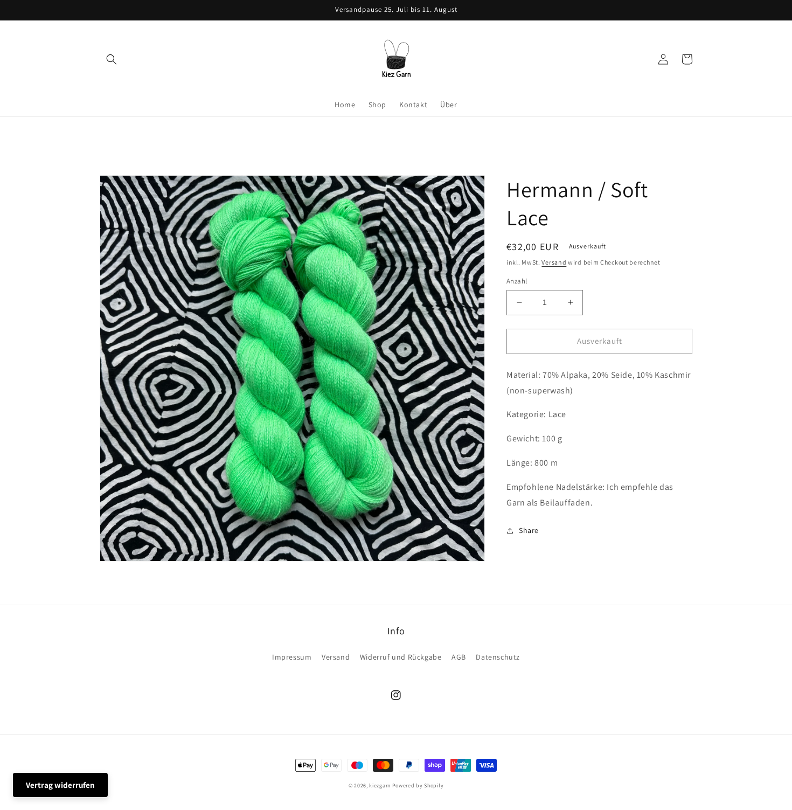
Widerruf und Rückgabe (401, 657)
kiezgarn (380, 785)
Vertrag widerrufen (60, 785)
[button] (111, 59)
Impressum (291, 657)
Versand (553, 262)
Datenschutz (498, 657)
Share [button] (529, 530)
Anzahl (516, 281)
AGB (458, 657)
